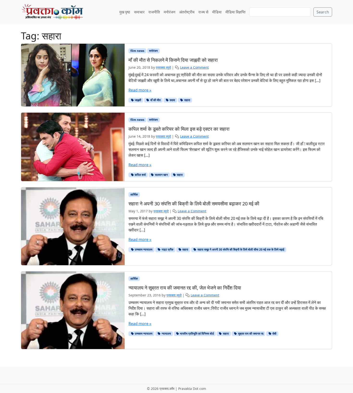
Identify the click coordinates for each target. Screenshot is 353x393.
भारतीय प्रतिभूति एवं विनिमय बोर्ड (196, 334)
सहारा (186, 100)
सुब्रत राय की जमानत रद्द (250, 334)
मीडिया (217, 12)
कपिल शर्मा (140, 175)
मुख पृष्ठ (124, 12)
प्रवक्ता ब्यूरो (163, 67)
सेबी (274, 334)
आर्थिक (134, 194)
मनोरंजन (169, 12)
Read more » (139, 90)
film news (137, 51)
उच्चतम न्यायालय (143, 249)
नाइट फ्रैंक (167, 249)
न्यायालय (166, 334)
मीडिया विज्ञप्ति (235, 12)
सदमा (172, 100)
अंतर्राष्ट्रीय (187, 12)
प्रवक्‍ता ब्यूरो (161, 211)
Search (322, 12)
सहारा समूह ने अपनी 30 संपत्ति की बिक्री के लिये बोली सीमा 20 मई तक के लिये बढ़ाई (240, 249)
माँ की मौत (155, 100)
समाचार (139, 12)
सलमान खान (161, 175)
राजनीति (154, 12)
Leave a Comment (194, 67)
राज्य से (203, 12)
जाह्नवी (137, 100)
